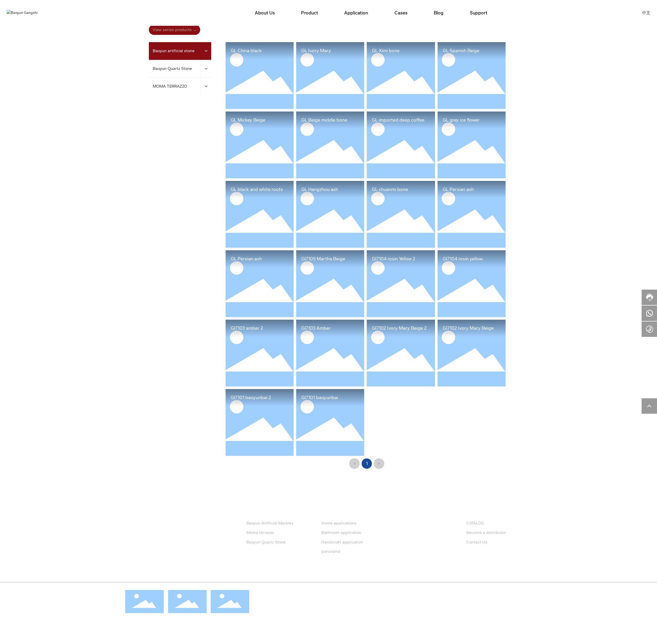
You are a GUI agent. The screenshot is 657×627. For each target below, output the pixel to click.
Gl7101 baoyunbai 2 (251, 397)
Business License (446, 593)
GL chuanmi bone (390, 189)
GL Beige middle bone (324, 120)
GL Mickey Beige (248, 120)
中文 (646, 12)
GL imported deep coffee (398, 120)
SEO (463, 593)
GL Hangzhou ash (319, 189)
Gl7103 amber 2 (247, 328)
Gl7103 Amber (316, 328)
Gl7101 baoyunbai (319, 397)
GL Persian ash (458, 189)
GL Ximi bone (386, 50)
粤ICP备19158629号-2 (346, 599)
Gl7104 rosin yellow (463, 259)
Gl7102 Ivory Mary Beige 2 (399, 328)
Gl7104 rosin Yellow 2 (393, 259)
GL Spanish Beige (461, 50)
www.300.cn (478, 593)
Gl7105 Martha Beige (323, 259)
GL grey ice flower (461, 120)
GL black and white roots (257, 189)
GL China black (246, 50)
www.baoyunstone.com (157, 539)
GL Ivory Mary (316, 50)
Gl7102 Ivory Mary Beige (468, 328)
